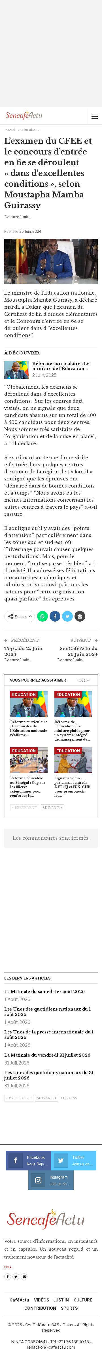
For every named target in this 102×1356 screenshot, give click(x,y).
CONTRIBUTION (40, 1308)
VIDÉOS (41, 1300)
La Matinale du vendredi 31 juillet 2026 (47, 1055)
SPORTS (69, 1308)
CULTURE (83, 1300)
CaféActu (19, 1300)
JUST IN (61, 1300)
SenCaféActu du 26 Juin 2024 (79, 651)
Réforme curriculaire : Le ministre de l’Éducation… (61, 366)
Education (24, 694)
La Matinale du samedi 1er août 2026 (44, 991)
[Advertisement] (51, 54)
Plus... (9, 1267)
